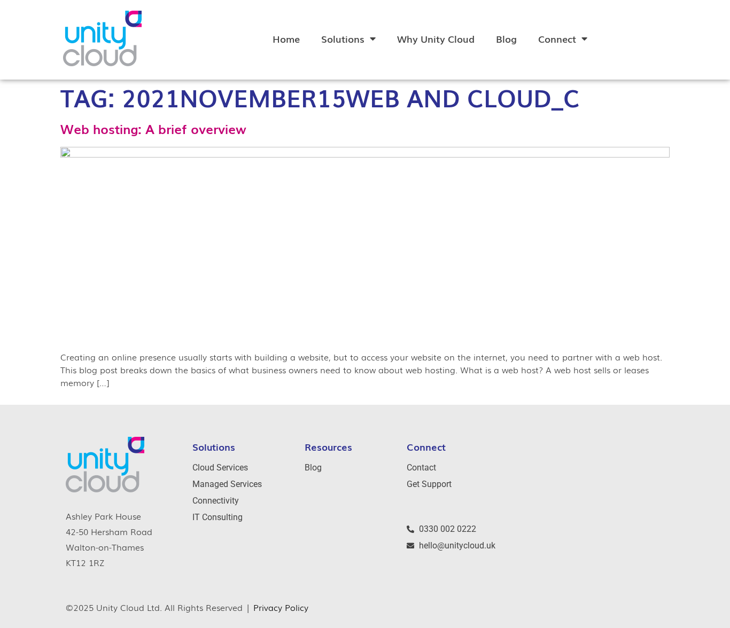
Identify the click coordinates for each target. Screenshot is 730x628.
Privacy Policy (280, 607)
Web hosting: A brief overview (153, 128)
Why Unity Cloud (436, 38)
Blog (506, 38)
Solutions (342, 38)
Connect (557, 38)
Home (286, 38)
